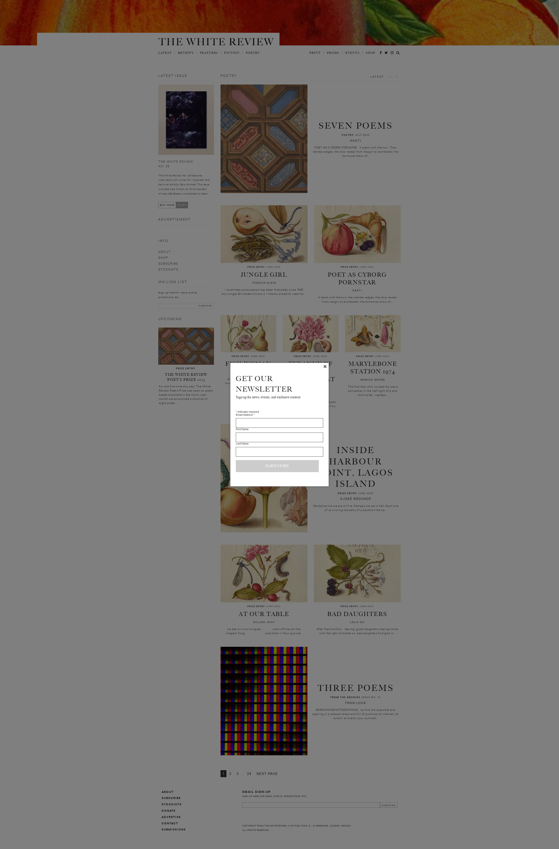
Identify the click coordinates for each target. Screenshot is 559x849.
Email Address (245, 414)
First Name (242, 429)
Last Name (242, 443)
